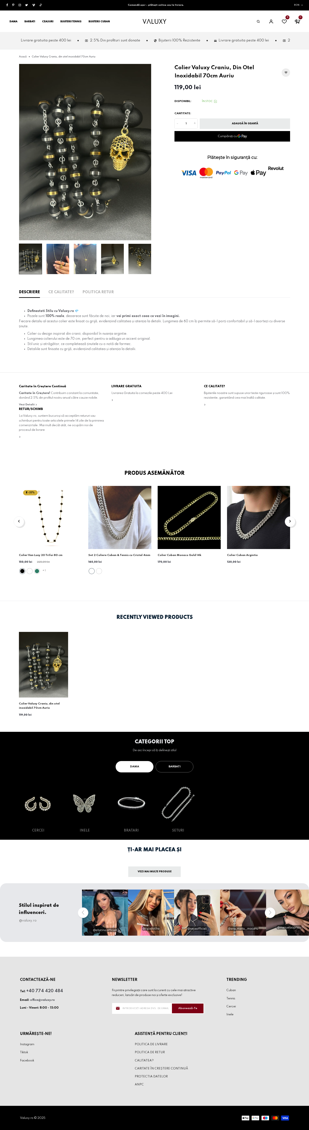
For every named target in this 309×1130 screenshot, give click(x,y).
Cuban (231, 990)
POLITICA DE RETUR (150, 1052)
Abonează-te (187, 1008)
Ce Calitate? (61, 292)
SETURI (178, 830)
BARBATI (175, 766)
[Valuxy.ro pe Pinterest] (13, 5)
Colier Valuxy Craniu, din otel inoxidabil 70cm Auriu (39, 705)
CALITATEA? (144, 1060)
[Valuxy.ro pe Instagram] (19, 5)
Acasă (23, 57)
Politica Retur (98, 292)
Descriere (29, 292)
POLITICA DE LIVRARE (151, 1044)
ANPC (139, 1084)
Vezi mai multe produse (155, 871)
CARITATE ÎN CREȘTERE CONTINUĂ (161, 1068)
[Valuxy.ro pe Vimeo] (33, 5)
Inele (230, 1014)
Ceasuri (47, 21)
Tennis (230, 998)
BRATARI (131, 830)
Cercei (231, 1006)
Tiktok (24, 1052)
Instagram (27, 1044)
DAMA (134, 766)
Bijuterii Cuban (99, 21)
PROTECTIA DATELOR (151, 1076)
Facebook (27, 1060)
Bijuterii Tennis (71, 21)
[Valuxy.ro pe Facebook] (7, 5)
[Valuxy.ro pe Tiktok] (40, 5)
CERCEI (38, 830)
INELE (85, 830)
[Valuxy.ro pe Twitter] (26, 5)
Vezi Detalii (27, 404)
